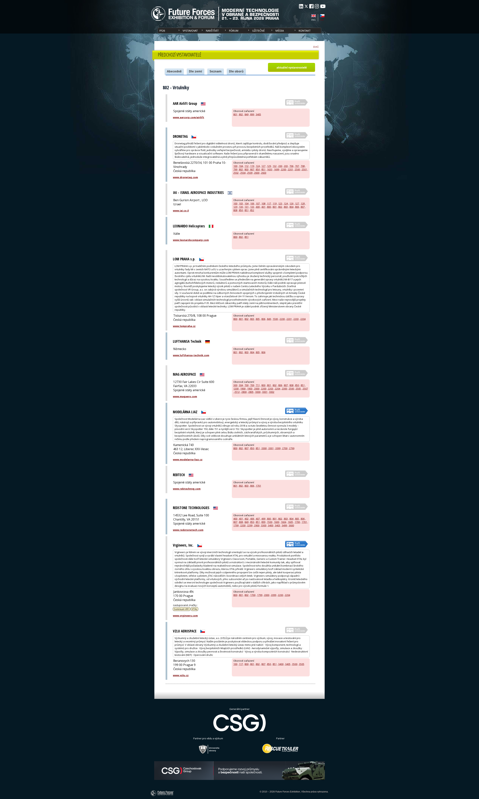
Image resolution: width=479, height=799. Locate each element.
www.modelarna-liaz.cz (187, 459)
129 (269, 166)
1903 (249, 388)
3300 (263, 525)
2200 (283, 169)
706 (291, 166)
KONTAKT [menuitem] (305, 30)
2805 (251, 392)
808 (235, 210)
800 (269, 206)
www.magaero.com (185, 396)
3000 (257, 392)
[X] (306, 6)
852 (252, 210)
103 (241, 203)
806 (297, 206)
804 (291, 206)
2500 (297, 169)
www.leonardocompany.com (191, 240)
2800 (244, 392)
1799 (236, 525)
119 (252, 166)
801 (235, 114)
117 (269, 203)
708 (303, 166)
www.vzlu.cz (181, 675)
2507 (305, 388)
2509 (249, 172)
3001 (264, 392)
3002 (271, 392)
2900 (256, 525)
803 (246, 169)
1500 (275, 319)
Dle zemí (195, 71)
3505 (301, 664)
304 (241, 385)
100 (235, 166)
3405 (258, 114)
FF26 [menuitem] (162, 30)
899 (252, 114)
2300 (284, 388)
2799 (291, 448)
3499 (284, 525)
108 (263, 203)
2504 (242, 172)
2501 (304, 169)
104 (241, 166)
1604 (283, 522)
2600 (256, 172)
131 (246, 206)
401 (263, 206)
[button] (291, 67)
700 (246, 385)
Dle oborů (236, 71)
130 (241, 206)
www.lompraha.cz (184, 326)
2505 (298, 388)
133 (252, 206)
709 (252, 385)
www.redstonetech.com (188, 530)
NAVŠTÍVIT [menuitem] (212, 30)
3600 (291, 525)
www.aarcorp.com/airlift (188, 117)
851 (263, 169)
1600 (276, 522)
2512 (237, 392)
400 (258, 206)
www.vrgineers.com (185, 615)
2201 (290, 169)
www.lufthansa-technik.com (191, 355)
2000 (256, 388)
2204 (303, 319)
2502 (236, 172)
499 (263, 518)
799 (235, 169)
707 (297, 166)
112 (246, 166)
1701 (258, 485)
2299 (249, 525)
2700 (284, 448)
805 (258, 319)
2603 (263, 172)
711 (258, 385)
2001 (271, 448)
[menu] (239, 31)
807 (252, 169)
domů (316, 47)
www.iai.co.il (181, 210)
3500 (294, 664)
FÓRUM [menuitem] (233, 30)
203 (286, 166)
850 (258, 169)
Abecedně (174, 71)
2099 (277, 448)
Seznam (216, 71)
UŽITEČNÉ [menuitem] (258, 30)
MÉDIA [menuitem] (279, 30)
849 (246, 114)
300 (235, 385)
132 (275, 166)
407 (258, 518)
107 (258, 203)
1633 (269, 169)
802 (241, 114)
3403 (277, 525)
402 (246, 518)
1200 (236, 388)
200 (280, 166)
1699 (276, 169)
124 (258, 166)
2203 (296, 319)
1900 (242, 388)
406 (252, 518)
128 (303, 203)
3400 (270, 525)
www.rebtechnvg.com (187, 488)
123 (280, 203)
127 (263, 166)
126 (291, 203)
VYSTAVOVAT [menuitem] (190, 30)
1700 (297, 522)
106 (252, 203)
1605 (290, 522)
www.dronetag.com (185, 177)
